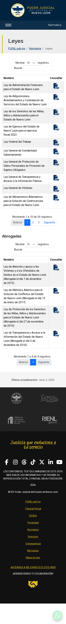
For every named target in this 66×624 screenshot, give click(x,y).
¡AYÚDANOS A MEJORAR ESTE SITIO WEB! (33, 567)
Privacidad (33, 522)
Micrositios (33, 550)
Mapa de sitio (33, 557)
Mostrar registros (32, 62)
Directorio (33, 536)
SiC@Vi (33, 515)
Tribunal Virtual (33, 508)
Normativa (54, 25)
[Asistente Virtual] (57, 615)
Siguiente (49, 222)
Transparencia (33, 543)
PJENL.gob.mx (16, 48)
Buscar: (18, 68)
